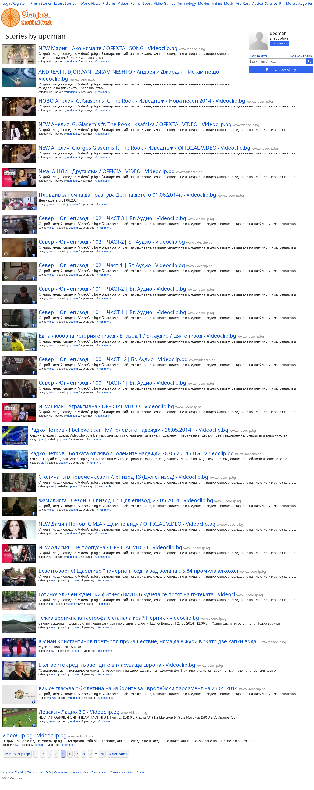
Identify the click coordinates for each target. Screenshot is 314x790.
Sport (147, 3)
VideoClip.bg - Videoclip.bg (34, 735)
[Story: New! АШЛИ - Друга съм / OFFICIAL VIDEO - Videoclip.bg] (19, 178)
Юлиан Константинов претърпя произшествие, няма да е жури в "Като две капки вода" (148, 641)
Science (271, 3)
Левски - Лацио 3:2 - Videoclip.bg (79, 711)
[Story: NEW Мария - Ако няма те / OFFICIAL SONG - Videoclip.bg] (19, 54)
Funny (136, 3)
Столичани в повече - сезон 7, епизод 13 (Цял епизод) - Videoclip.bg (123, 476)
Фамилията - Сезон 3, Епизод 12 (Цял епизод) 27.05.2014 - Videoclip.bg (126, 500)
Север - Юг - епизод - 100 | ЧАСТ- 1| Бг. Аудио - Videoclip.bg (112, 382)
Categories (60, 772)
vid (51, 61)
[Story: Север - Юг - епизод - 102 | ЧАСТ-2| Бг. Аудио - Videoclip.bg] (19, 248)
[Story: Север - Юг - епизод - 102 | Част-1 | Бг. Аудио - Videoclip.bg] (19, 272)
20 (102, 753)
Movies (204, 3)
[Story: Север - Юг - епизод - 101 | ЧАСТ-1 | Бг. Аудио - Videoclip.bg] (19, 319)
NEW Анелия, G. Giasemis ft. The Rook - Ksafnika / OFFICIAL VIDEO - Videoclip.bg (135, 124)
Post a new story (281, 69)
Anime (217, 3)
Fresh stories (98, 772)
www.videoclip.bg (192, 49)
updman (72, 61)
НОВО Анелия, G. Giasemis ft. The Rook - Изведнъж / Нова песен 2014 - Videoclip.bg (141, 100)
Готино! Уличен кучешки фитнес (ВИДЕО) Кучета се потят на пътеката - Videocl (136, 594)
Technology (186, 3)
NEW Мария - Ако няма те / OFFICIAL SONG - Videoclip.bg (108, 47)
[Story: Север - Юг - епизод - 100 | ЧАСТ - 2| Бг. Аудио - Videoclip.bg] (19, 366)
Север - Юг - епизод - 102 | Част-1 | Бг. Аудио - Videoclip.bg (112, 265)
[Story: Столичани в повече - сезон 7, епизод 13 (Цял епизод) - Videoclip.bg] (19, 483)
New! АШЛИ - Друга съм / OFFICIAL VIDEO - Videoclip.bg (106, 171)
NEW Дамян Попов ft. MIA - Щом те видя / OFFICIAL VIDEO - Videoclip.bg (127, 523)
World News (90, 3)
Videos (123, 3)
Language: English (301, 55)
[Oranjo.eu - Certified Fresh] (26, 27)
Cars (246, 3)
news (52, 580)
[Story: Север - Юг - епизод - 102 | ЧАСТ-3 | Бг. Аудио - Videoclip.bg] (19, 225)
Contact (141, 772)
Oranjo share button (121, 772)
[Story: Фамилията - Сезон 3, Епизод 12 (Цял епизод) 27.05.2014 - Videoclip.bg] (19, 507)
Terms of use (34, 772)
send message (279, 43)
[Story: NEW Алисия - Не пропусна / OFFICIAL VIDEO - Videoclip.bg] (19, 554)
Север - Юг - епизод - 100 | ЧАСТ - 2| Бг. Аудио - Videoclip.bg (113, 359)
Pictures (109, 3)
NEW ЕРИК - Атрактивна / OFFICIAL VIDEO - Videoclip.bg (106, 406)
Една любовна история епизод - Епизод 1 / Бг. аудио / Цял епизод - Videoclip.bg (137, 335)
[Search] (309, 61)
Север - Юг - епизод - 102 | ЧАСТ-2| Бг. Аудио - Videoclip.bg (112, 241)
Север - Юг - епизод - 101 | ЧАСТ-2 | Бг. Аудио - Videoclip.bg (112, 288)
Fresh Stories (41, 3)
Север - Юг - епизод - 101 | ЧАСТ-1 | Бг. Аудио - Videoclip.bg (112, 312)
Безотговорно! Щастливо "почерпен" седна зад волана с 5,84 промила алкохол (138, 570)
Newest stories (79, 772)
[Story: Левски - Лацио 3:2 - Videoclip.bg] (19, 718)
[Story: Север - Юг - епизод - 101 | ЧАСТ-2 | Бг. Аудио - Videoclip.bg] (19, 295)
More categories (299, 3)
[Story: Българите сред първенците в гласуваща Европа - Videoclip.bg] (19, 671)
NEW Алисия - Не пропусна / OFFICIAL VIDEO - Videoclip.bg (110, 547)
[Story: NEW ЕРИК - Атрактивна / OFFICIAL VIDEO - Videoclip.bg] (19, 413)
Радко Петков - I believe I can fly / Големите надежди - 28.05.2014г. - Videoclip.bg (129, 429)
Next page (118, 753)
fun (51, 603)
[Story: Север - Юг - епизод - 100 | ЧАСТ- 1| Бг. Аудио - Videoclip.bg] (19, 389)
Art (238, 3)
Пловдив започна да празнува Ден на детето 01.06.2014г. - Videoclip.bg (127, 194)
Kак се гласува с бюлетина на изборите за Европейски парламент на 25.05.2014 (138, 688)
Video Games (164, 3)
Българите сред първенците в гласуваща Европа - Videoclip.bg (116, 664)
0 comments (102, 61)
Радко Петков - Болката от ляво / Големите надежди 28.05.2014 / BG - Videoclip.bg (132, 453)
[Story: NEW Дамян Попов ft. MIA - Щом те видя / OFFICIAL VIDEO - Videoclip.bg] (19, 530)
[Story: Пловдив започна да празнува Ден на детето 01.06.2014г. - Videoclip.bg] (19, 201)
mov (51, 204)
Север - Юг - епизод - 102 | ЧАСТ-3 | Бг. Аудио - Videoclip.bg (112, 218)
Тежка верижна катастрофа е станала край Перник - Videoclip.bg (118, 617)
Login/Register (14, 3)
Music (229, 3)
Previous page (17, 753)
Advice (257, 3)
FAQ (48, 772)
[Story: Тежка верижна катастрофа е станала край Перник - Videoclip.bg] (19, 624)
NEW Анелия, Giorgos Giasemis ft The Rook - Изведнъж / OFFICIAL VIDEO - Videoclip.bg (144, 147)
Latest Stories (65, 3)
